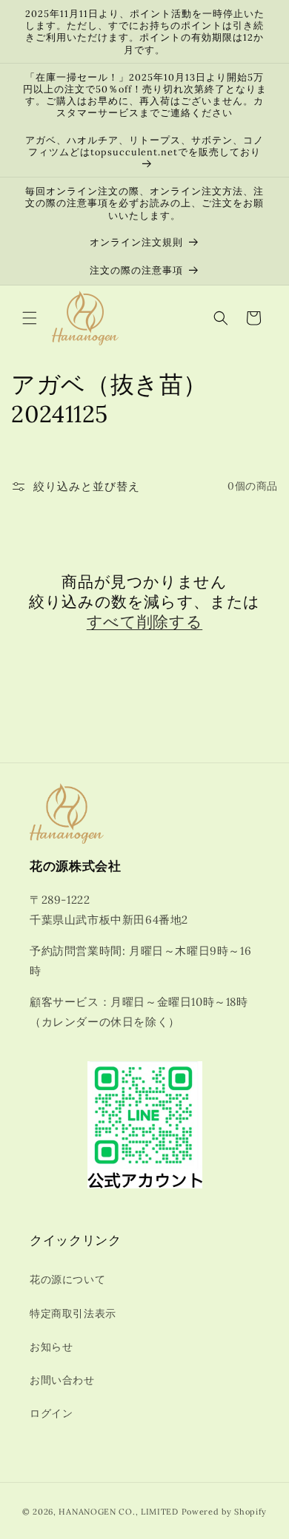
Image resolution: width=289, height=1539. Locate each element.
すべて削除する (144, 622)
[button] (29, 318)
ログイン (51, 1413)
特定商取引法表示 (73, 1313)
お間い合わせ (62, 1380)
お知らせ (51, 1346)
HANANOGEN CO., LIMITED (118, 1511)
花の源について (67, 1279)
